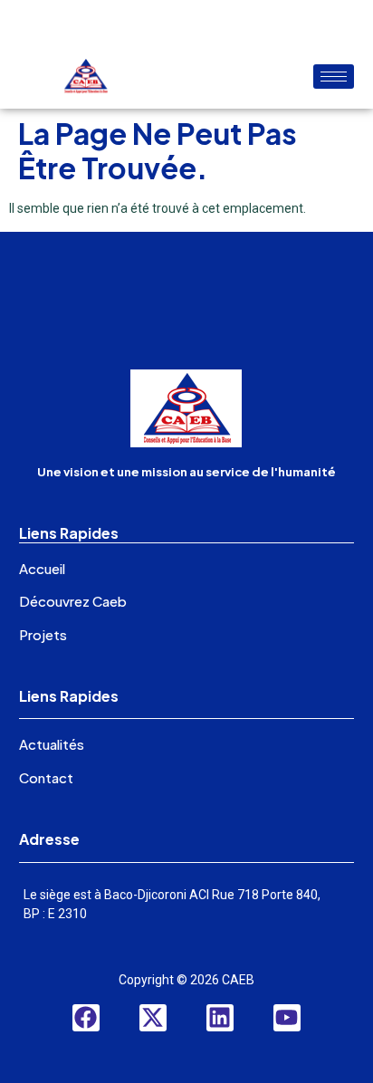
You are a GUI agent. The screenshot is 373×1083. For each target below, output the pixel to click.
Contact (46, 777)
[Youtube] (287, 1017)
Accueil (42, 568)
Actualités (51, 743)
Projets (43, 634)
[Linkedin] (220, 1017)
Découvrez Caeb (73, 600)
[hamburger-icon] (333, 76)
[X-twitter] (153, 1017)
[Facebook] (86, 1017)
